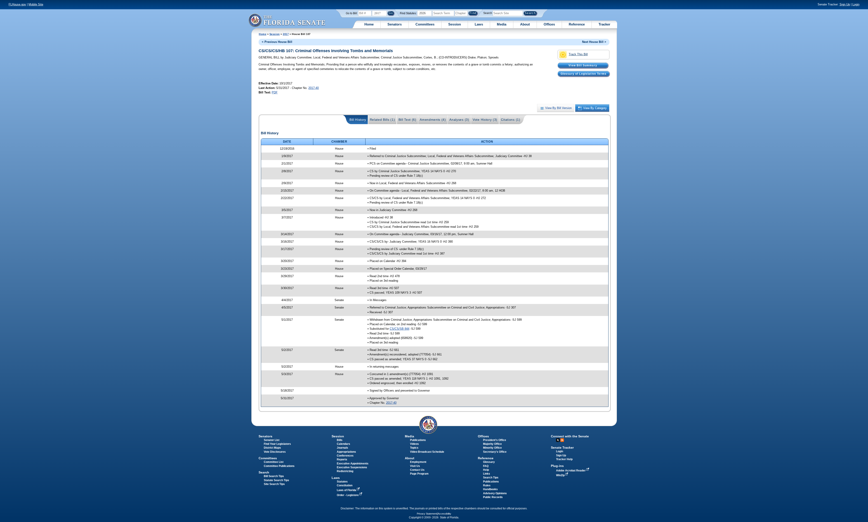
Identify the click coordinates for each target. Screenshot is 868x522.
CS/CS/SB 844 (399, 328)
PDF (275, 92)
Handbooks (490, 489)
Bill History (357, 119)
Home (369, 24)
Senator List (271, 440)
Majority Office (492, 444)
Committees (424, 24)
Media (501, 24)
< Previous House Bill (277, 42)
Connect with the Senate (570, 436)
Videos (414, 444)
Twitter (558, 440)
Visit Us (415, 466)
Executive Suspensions (352, 467)
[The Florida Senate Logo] (286, 20)
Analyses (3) (459, 119)
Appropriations (346, 451)
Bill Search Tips (274, 476)
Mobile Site (35, 4)
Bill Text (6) (407, 119)
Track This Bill (578, 54)
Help (486, 470)
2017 (286, 34)
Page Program (419, 473)
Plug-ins (557, 466)
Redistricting (345, 471)
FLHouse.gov (17, 4)
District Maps (272, 447)
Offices (549, 24)
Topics (414, 447)
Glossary (489, 462)
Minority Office (492, 447)
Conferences (345, 455)
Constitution (344, 485)
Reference (577, 24)
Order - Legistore (348, 495)
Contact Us (417, 470)
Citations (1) (510, 119)
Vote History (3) (485, 119)
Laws (479, 24)
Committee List (273, 462)
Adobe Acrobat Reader (571, 470)
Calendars (343, 444)
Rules (487, 485)
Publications (418, 440)
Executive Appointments (352, 463)
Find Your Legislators (277, 444)
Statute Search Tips (276, 480)
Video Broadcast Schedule (427, 451)
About (525, 24)
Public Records (493, 497)
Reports (342, 459)
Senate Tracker (562, 447)
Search (487, 13)
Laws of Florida (347, 490)
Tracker (604, 24)
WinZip (560, 475)
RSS (562, 440)
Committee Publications (279, 466)
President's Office (494, 440)
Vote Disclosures (275, 451)
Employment (418, 462)
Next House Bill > (594, 42)
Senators (394, 24)
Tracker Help (564, 459)
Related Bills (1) (382, 119)
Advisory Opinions (495, 493)
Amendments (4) (433, 119)
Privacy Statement (427, 513)
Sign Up (845, 4)
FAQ (485, 466)
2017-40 (313, 88)
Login (855, 4)
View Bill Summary (582, 65)
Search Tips (490, 477)
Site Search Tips (274, 484)
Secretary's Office (495, 451)
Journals (342, 447)
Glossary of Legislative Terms (583, 73)
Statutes (342, 481)
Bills (339, 440)
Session (454, 24)
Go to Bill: (352, 13)
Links (486, 473)
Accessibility (444, 513)
